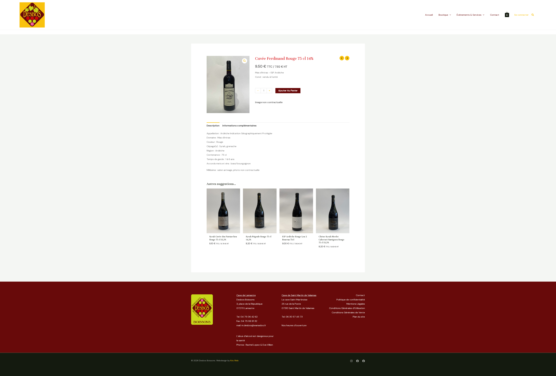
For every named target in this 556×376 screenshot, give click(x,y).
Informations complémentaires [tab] (239, 125)
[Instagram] (351, 361)
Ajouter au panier (288, 90)
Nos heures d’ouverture (294, 325)
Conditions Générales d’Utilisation (347, 308)
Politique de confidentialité (350, 299)
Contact (360, 295)
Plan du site (359, 316)
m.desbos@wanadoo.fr (254, 325)
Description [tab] (213, 125)
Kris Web (234, 360)
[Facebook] (357, 361)
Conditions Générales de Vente (348, 312)
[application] (449, 15)
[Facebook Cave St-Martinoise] (363, 361)
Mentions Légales (355, 303)
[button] (533, 15)
